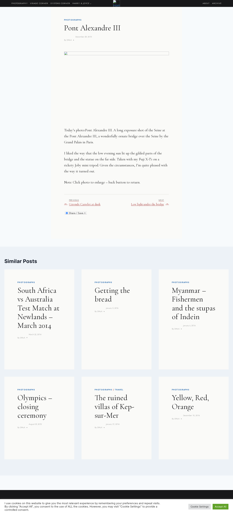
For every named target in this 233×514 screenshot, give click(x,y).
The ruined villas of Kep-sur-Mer (114, 406)
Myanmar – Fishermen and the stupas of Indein (193, 303)
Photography (19, 3)
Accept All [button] (220, 506)
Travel (119, 389)
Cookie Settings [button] (200, 506)
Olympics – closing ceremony (34, 406)
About (206, 3)
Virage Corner (39, 3)
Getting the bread (112, 295)
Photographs (73, 20)
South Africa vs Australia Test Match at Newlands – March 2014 (38, 308)
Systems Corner (60, 3)
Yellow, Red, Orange (190, 402)
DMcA (69, 40)
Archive (217, 3)
